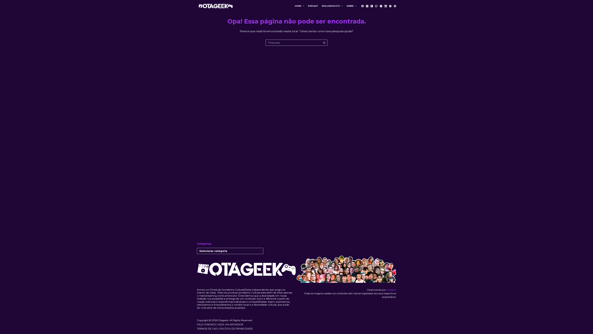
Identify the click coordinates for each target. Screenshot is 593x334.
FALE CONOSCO (206, 324)
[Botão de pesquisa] (324, 43)
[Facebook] (362, 6)
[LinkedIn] (386, 6)
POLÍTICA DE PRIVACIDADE (236, 328)
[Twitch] (376, 6)
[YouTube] (372, 6)
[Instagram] (381, 6)
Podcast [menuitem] (313, 6)
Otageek (391, 290)
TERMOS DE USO (207, 328)
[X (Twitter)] (367, 6)
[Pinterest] (395, 6)
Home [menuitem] (298, 6)
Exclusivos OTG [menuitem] (331, 6)
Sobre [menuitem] (350, 6)
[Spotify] (390, 6)
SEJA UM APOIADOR (230, 324)
